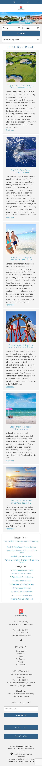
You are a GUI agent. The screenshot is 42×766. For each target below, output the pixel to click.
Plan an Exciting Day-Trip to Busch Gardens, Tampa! (21, 346)
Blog (21, 656)
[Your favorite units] (21, 2)
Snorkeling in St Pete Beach (22, 556)
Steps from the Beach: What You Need (21, 428)
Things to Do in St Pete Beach (21, 599)
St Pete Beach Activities (21, 574)
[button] (39, 2)
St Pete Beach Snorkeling (22, 595)
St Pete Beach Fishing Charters (21, 584)
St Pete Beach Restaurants (21, 592)
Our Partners (21, 659)
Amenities (21, 654)
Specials (21, 662)
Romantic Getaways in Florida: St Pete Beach (21, 258)
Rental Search (21, 651)
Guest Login (21, 736)
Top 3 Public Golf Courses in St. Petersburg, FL (21, 86)
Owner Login (21, 727)
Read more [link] (10, 130)
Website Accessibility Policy (16, 748)
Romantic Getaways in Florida (21, 570)
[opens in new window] (21, 641)
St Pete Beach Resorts (22, 588)
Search (21, 33)
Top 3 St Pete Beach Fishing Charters (21, 171)
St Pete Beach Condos (21, 581)
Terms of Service (29, 761)
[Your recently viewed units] (14, 2)
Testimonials (21, 665)
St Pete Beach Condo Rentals (21, 577)
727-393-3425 (23, 680)
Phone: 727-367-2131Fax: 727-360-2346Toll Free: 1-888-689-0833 (21, 632)
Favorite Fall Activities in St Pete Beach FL (21, 501)
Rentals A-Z (21, 751)
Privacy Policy (29, 748)
